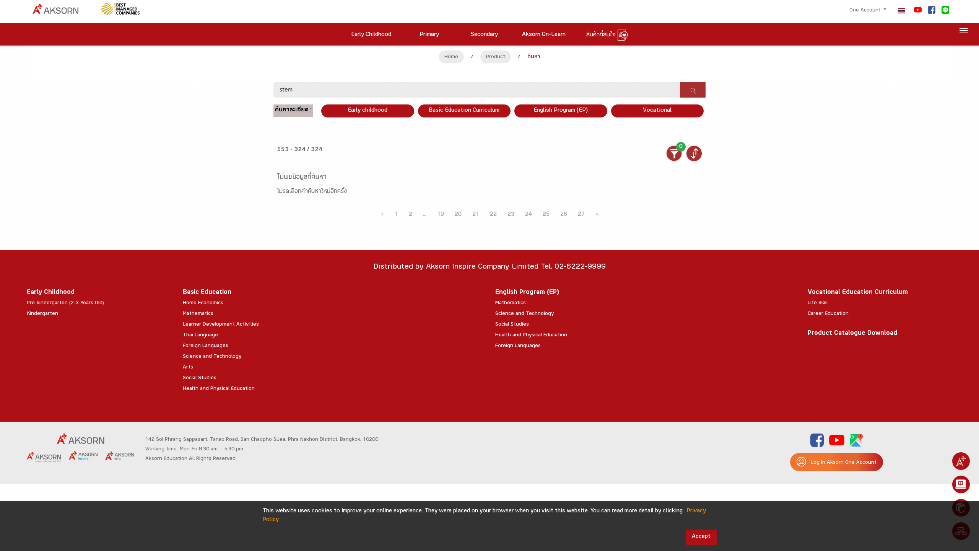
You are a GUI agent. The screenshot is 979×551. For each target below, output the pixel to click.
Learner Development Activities (221, 325)
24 (528, 214)
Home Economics (203, 303)
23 (510, 214)
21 (475, 214)
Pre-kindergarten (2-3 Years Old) (65, 303)
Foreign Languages (205, 346)
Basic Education (207, 293)
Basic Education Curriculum (464, 110)
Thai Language (200, 335)
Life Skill (818, 303)
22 (493, 214)
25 (546, 214)
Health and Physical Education (219, 389)
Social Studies (199, 378)
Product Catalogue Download (852, 334)
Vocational (657, 110)
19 (440, 214)
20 (458, 214)
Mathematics (198, 314)
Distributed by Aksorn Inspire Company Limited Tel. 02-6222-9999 (489, 267)
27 (581, 214)
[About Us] (961, 461)
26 (563, 214)
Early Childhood (51, 293)
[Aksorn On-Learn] (961, 484)
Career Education (828, 314)
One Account (865, 10)
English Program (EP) (560, 110)
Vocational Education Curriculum (858, 293)
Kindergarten (42, 314)
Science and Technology (212, 357)
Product (495, 57)
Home (451, 57)
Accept (701, 537)
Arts (188, 367)
